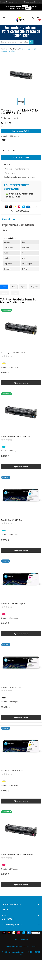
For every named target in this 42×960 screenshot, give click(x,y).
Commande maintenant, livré (16, 169)
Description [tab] (9, 219)
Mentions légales (21, 939)
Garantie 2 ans (10, 173)
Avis (4, 230)
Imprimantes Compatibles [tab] (18, 225)
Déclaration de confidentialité (17, 946)
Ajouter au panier (21, 157)
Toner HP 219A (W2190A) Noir (11, 687)
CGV (34, 946)
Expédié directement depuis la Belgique (20, 177)
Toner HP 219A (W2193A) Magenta (13, 603)
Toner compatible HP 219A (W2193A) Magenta (17, 854)
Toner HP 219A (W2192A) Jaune (12, 771)
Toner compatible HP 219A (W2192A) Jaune (16, 353)
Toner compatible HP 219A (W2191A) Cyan (15, 436)
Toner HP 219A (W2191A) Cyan (11, 520)
